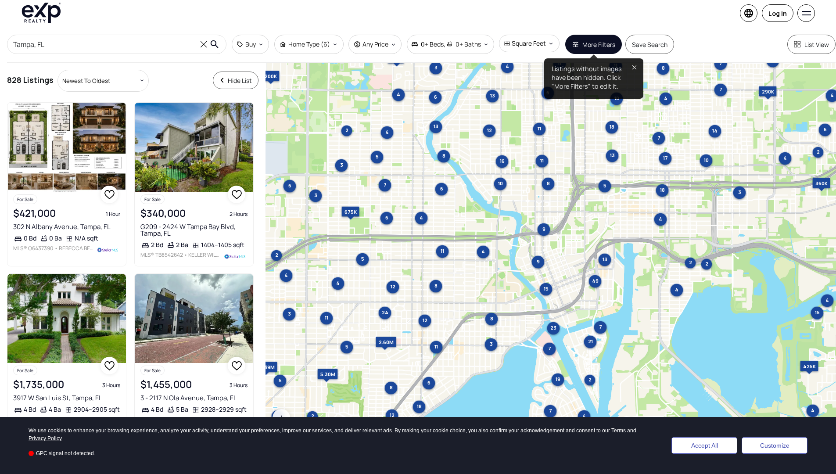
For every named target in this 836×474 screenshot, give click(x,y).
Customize (774, 445)
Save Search (649, 44)
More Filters (598, 44)
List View (816, 44)
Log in (777, 13)
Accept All (704, 445)
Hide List (240, 80)
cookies (57, 430)
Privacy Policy (45, 438)
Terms (618, 430)
